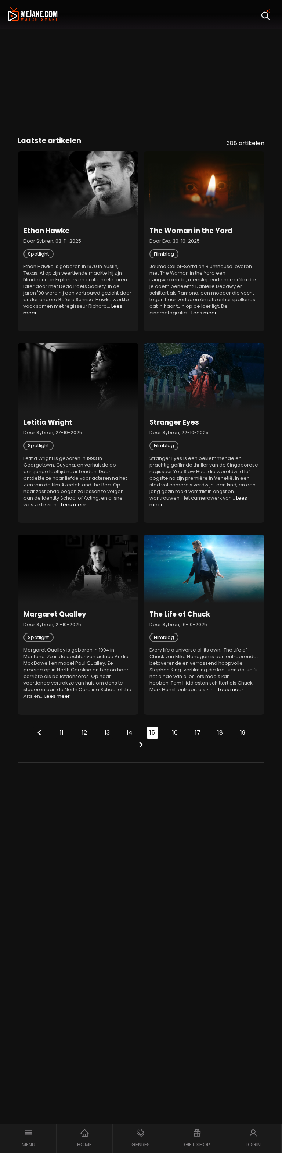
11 (62, 732)
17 (197, 732)
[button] (28, 1138)
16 (175, 732)
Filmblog (164, 254)
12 (84, 732)
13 (107, 732)
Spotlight (38, 254)
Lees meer (204, 313)
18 (220, 732)
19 (242, 732)
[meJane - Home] (33, 15)
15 (152, 732)
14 (130, 732)
